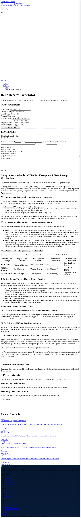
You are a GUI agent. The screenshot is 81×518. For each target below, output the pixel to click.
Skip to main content (8, 2)
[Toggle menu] (6, 8)
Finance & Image (11, 482)
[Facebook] (1, 514)
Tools (7, 86)
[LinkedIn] (4, 514)
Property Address (6, 123)
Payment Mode (6, 116)
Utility (7, 88)
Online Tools (9, 5)
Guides (16, 5)
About (20, 5)
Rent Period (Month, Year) (9, 118)
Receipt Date (5, 125)
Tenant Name (5, 109)
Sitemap (7, 511)
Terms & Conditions (12, 509)
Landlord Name (6, 111)
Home (3, 5)
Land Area (8, 478)
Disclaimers (9, 507)
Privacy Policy (10, 505)
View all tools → (6, 464)
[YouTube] (6, 514)
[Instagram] (3, 514)
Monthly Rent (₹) (7, 114)
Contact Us (26, 5)
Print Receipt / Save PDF (11, 127)
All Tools (8, 484)
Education (8, 480)
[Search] (2, 8)
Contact (7, 494)
